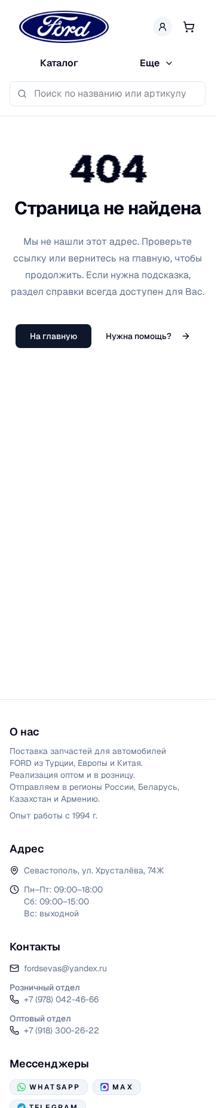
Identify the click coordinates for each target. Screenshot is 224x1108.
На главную (53, 336)
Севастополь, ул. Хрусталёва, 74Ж (94, 870)
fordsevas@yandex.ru (65, 968)
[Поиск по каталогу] (22, 94)
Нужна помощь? (138, 336)
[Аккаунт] (162, 26)
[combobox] (116, 94)
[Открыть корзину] (189, 27)
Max (122, 1087)
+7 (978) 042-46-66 (61, 999)
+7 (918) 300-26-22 (61, 1030)
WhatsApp (54, 1087)
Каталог (59, 63)
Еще (149, 63)
